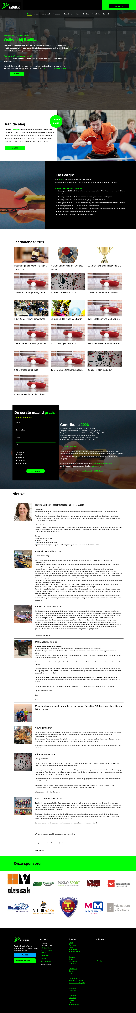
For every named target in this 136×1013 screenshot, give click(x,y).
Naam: (18, 422)
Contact (71, 973)
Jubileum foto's (74, 1004)
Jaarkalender (73, 949)
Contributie (72, 995)
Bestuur (43, 953)
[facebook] (97, 961)
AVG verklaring (46, 961)
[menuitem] (29, 14)
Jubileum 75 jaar (74, 951)
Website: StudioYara (46, 964)
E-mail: (18, 437)
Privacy (43, 958)
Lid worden (72, 988)
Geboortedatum (21, 430)
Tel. (17, 445)
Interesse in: (20, 452)
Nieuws (71, 947)
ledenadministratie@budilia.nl (102, 463)
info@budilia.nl (87, 471)
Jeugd (71, 959)
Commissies (45, 955)
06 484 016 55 (98, 471)
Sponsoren (72, 998)
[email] (100, 961)
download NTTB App (76, 980)
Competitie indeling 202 (77, 983)
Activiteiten (72, 945)
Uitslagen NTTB (74, 978)
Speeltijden (72, 990)
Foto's (71, 1002)
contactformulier (96, 466)
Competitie (72, 963)
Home (71, 943)
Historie (71, 1000)
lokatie (60, 179)
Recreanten (73, 961)
